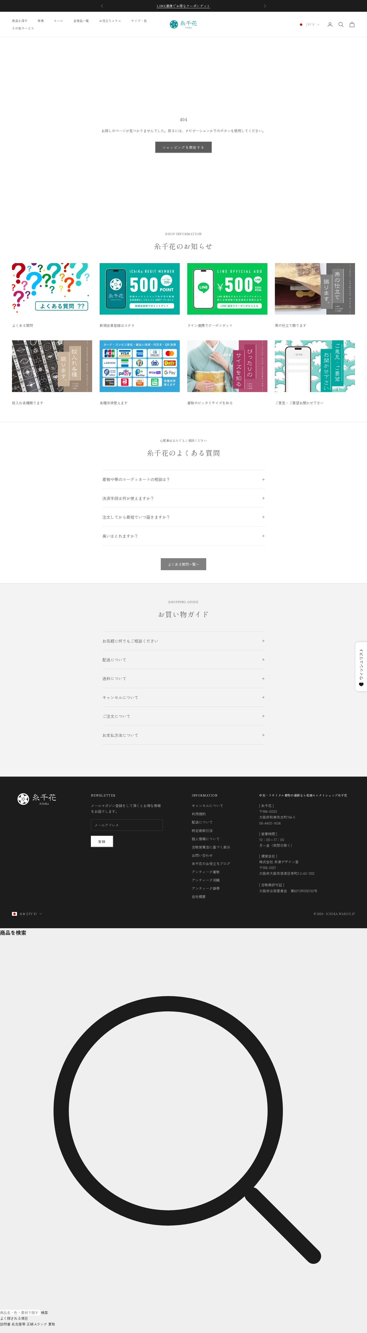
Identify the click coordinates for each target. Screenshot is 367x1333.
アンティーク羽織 (206, 880)
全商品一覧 (81, 20)
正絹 (29, 1324)
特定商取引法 (202, 830)
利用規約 (199, 813)
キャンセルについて (207, 805)
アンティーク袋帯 (206, 888)
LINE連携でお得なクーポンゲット (183, 5)
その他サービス (23, 28)
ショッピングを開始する (184, 147)
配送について (202, 822)
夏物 (51, 1324)
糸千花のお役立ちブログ (211, 863)
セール (58, 20)
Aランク (40, 1324)
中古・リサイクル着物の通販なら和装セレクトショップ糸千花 (303, 795)
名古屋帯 (18, 1324)
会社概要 (199, 896)
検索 (44, 1312)
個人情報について (206, 838)
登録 (102, 841)
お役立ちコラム (110, 20)
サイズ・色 (139, 20)
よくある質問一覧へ (183, 564)
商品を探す (20, 20)
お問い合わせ (202, 855)
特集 (41, 20)
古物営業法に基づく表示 (211, 847)
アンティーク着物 (206, 871)
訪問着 (5, 1324)
